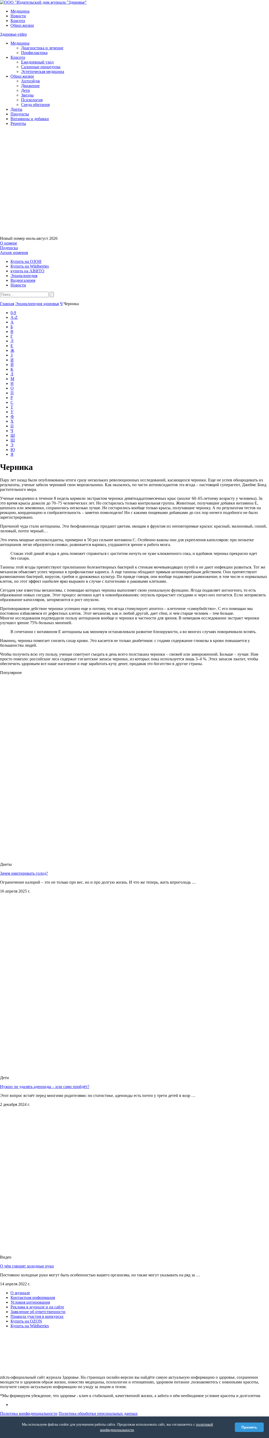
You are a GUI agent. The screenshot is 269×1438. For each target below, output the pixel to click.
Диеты (16, 109)
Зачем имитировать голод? (24, 873)
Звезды (27, 95)
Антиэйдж (30, 81)
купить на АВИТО (27, 271)
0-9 (13, 312)
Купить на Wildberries (30, 266)
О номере (8, 243)
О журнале (20, 1293)
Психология (32, 100)
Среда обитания (35, 104)
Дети (25, 90)
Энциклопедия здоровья (37, 303)
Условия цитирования (30, 1302)
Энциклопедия (24, 275)
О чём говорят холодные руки (27, 1266)
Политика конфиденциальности (29, 1413)
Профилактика (34, 52)
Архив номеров (14, 252)
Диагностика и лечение (42, 48)
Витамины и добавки (30, 118)
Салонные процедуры (40, 67)
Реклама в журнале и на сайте (37, 1307)
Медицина (20, 11)
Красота (18, 20)
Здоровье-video (13, 34)
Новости (18, 16)
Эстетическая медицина (42, 71)
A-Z (14, 317)
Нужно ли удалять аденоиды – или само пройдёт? (44, 1086)
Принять (249, 1427)
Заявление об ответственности (38, 1311)
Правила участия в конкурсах (37, 1316)
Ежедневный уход (37, 62)
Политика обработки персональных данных (98, 1413)
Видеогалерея (23, 280)
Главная (7, 303)
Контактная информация (33, 1297)
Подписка (9, 248)
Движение (30, 85)
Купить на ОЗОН (26, 261)
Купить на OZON (26, 1321)
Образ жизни (22, 25)
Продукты (20, 114)
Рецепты (18, 123)
